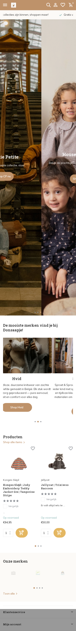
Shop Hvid (38, 407)
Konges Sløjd (11, 479)
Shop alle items (12, 442)
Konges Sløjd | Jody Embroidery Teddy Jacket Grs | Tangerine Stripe (19, 490)
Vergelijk (13, 506)
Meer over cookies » (57, 623)
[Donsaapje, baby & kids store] (18, 5)
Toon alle (9, 593)
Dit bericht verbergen (23, 623)
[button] (35, 312)
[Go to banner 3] (38, 375)
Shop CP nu (38, 176)
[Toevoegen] (22, 533)
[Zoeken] (48, 5)
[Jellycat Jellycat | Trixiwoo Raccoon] (57, 461)
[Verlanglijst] (63, 5)
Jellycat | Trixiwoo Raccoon (55, 486)
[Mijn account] (55, 5)
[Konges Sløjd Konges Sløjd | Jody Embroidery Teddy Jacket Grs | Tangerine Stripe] (19, 461)
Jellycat (45, 479)
